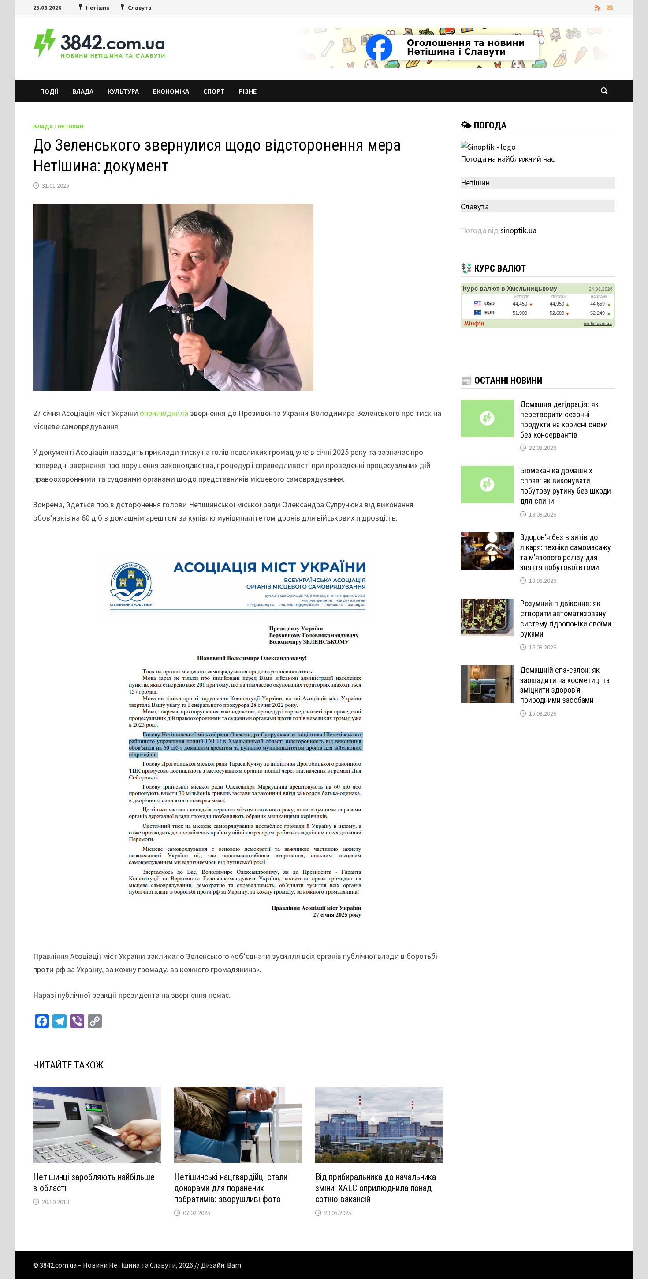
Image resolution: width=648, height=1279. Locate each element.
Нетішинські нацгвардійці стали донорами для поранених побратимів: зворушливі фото (230, 1188)
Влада (82, 91)
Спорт (214, 91)
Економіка (171, 91)
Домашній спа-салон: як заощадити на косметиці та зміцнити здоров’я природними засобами (565, 685)
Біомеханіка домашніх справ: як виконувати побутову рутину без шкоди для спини (565, 486)
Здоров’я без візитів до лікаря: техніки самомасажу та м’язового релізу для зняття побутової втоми (565, 552)
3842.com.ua (58, 1264)
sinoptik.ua (518, 230)
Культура (123, 91)
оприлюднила (164, 413)
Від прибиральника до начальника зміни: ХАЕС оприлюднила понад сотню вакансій (375, 1188)
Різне (248, 91)
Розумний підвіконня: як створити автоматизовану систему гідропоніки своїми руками (565, 618)
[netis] (454, 47)
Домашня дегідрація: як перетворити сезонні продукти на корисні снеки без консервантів (564, 419)
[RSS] (598, 7)
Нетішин (71, 126)
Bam (234, 1264)
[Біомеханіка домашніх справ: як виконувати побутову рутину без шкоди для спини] (487, 472)
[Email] (609, 7)
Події (49, 91)
